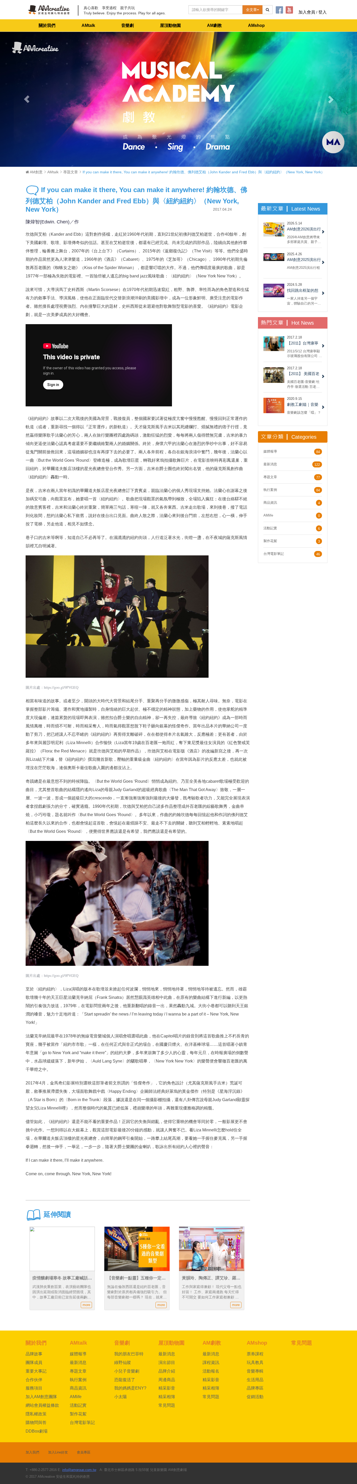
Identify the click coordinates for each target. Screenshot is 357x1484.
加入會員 (306, 12)
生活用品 (255, 1380)
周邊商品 (166, 1380)
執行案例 (270, 490)
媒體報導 (270, 451)
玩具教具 (255, 1362)
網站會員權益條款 (42, 1405)
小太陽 (120, 1396)
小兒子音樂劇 (126, 1371)
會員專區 (83, 1452)
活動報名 (211, 1371)
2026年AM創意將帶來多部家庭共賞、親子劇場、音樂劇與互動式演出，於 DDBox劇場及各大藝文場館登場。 (304, 239)
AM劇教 (214, 25)
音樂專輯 (255, 1371)
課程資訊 (211, 1362)
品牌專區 (255, 1388)
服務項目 (34, 1388)
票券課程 (255, 1354)
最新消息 (270, 464)
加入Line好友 (58, 1452)
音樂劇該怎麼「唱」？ (304, 412)
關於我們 (47, 25)
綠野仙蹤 (122, 1362)
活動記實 (270, 528)
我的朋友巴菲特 (128, 1354)
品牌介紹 (166, 1371)
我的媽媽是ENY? (130, 1388)
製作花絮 (270, 541)
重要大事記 (36, 1371)
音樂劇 (127, 25)
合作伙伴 (34, 1380)
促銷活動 (255, 1396)
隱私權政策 (36, 1414)
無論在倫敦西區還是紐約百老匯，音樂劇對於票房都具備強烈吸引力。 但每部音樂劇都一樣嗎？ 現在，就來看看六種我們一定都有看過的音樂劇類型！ (137, 1297)
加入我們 (32, 1452)
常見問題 (166, 1405)
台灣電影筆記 (273, 554)
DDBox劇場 (37, 1431)
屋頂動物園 (170, 25)
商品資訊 (270, 502)
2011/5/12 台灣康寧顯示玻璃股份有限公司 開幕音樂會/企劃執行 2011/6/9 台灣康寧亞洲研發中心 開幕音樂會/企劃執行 (304, 353)
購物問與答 (36, 1422)
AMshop (256, 25)
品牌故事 (34, 1354)
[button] (27, 99)
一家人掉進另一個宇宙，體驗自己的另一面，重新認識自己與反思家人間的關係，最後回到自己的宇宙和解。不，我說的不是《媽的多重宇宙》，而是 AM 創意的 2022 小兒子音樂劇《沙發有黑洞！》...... (304, 300)
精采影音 (166, 1388)
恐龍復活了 (124, 1380)
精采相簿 (166, 1396)
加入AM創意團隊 (41, 1396)
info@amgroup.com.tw (79, 1470)
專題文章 (70, 172)
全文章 (251, 10)
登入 (322, 12)
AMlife (268, 515)
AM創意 (36, 172)
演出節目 (166, 1362)
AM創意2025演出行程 (303, 268)
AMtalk (88, 25)
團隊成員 (34, 1362)
